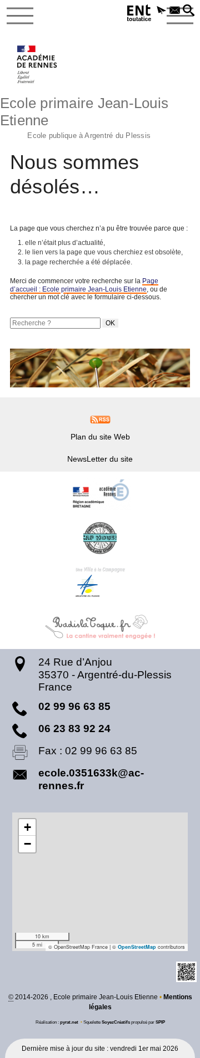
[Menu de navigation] (20, 16)
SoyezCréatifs (116, 1022)
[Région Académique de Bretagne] (100, 494)
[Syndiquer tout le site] (100, 419)
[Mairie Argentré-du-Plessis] (100, 582)
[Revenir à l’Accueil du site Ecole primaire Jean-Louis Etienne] (37, 64)
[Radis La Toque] (100, 627)
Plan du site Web (100, 436)
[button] (161, 11)
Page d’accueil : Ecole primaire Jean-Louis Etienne (84, 285)
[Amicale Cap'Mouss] (100, 538)
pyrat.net (69, 1022)
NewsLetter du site (100, 458)
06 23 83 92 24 (74, 728)
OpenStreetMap (137, 946)
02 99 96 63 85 (74, 706)
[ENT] (139, 14)
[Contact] (175, 11)
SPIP (160, 1022)
